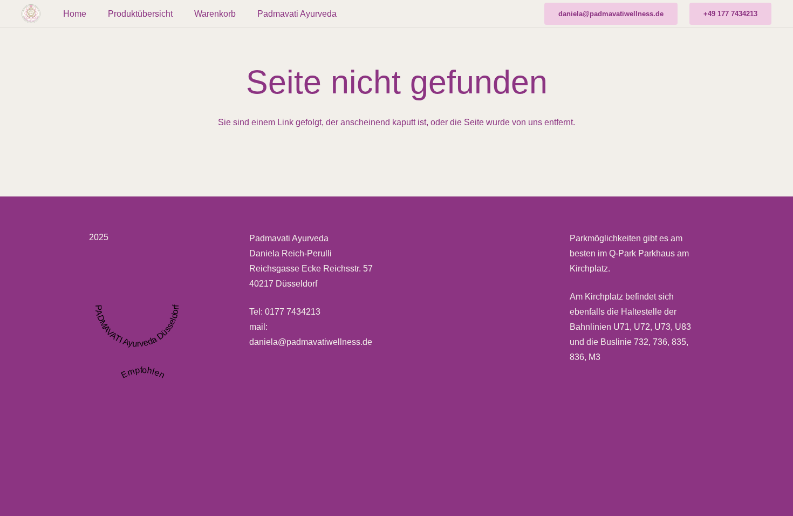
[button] (180, 14)
